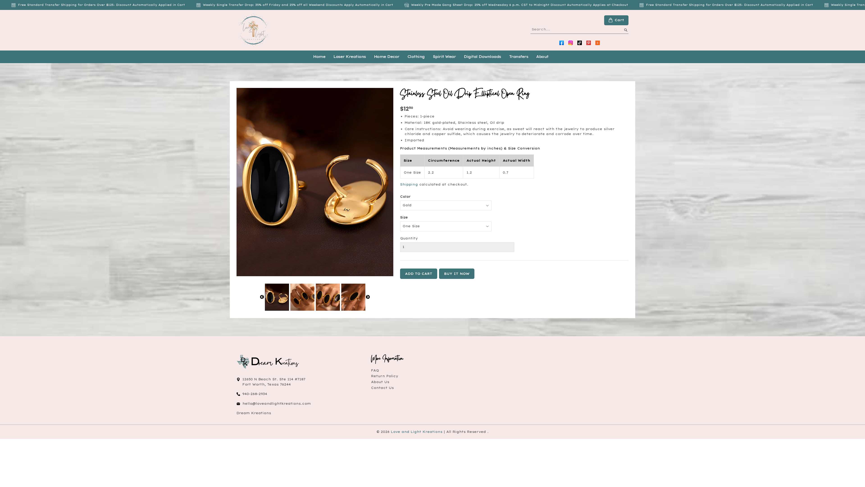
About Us (380, 382)
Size (404, 217)
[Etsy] (597, 43)
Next (368, 297)
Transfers (518, 56)
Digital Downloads (482, 56)
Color (405, 197)
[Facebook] (561, 43)
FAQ (375, 370)
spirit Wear (444, 56)
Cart (619, 20)
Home (319, 56)
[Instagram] (570, 43)
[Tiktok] (579, 43)
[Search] (625, 31)
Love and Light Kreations (416, 432)
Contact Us (382, 388)
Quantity (409, 238)
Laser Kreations (349, 56)
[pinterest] (588, 43)
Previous (262, 297)
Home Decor (386, 56)
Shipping (409, 184)
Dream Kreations (254, 413)
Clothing (416, 56)
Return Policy (384, 376)
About (542, 56)
